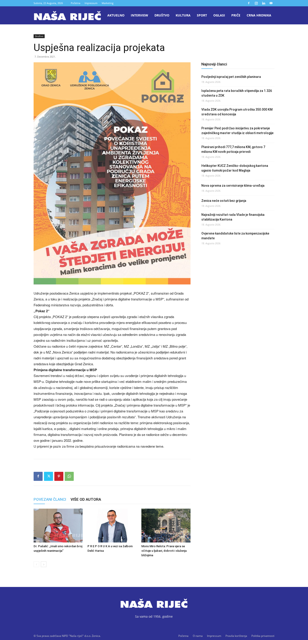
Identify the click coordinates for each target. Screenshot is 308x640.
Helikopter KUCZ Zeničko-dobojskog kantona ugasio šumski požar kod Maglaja (234, 168)
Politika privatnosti (262, 636)
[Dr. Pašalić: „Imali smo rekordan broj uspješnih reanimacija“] (58, 525)
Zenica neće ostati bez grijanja (223, 200)
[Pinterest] (58, 476)
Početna (75, 3)
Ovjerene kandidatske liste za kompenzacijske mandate (235, 236)
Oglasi (219, 15)
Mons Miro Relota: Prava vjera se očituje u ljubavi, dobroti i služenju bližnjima (164, 551)
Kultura (183, 15)
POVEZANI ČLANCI (50, 499)
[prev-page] (36, 564)
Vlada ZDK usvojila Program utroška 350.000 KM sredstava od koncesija (237, 112)
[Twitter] (48, 476)
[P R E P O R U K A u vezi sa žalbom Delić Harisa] (112, 525)
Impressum (91, 3)
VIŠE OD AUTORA (86, 499)
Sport (202, 15)
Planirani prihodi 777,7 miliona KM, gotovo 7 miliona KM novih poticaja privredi (233, 149)
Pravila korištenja (236, 636)
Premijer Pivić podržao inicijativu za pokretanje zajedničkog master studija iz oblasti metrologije (237, 130)
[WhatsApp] (69, 476)
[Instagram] (256, 3)
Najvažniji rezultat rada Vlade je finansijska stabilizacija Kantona (232, 217)
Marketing (107, 3)
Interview (139, 15)
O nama (198, 636)
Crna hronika (259, 15)
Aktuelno (115, 15)
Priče (235, 15)
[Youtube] (271, 3)
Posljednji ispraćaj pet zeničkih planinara (231, 77)
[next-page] (43, 564)
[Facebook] (248, 3)
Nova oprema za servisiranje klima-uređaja (232, 185)
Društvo (161, 15)
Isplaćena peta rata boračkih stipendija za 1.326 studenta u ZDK (236, 93)
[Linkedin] (263, 3)
